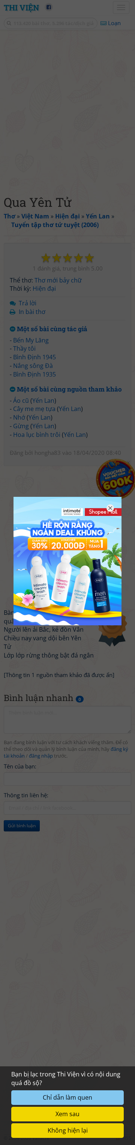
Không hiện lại (68, 1130)
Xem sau (68, 1114)
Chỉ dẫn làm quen (67, 1097)
